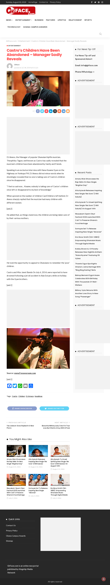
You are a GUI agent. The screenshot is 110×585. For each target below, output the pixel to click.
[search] (100, 33)
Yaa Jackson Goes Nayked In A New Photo (20, 427)
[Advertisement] (38, 135)
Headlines (38, 396)
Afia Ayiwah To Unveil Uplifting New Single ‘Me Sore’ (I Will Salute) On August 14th (60, 462)
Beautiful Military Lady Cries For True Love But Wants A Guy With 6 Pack (56, 427)
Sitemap (9, 541)
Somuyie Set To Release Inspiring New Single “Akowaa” (38, 490)
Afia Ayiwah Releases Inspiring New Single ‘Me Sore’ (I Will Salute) (38, 461)
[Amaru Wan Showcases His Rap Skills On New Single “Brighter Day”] (16, 451)
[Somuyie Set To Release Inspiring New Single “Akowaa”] (38, 480)
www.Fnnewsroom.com (25, 373)
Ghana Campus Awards (35, 27)
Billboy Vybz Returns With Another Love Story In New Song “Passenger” (86, 293)
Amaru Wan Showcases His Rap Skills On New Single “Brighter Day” (16, 461)
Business (39, 20)
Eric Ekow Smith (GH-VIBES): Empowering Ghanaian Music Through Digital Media (59, 491)
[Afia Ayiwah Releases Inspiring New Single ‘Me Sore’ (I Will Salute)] (38, 451)
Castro (14, 396)
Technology (13, 27)
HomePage (32, 2)
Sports (88, 20)
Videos (33, 455)
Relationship (75, 20)
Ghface (16, 65)
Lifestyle (62, 20)
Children (21, 396)
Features (50, 20)
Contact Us (43, 2)
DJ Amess (30, 396)
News (8, 20)
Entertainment (23, 20)
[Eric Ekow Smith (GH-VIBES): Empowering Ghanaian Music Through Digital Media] (60, 480)
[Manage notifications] (104, 579)
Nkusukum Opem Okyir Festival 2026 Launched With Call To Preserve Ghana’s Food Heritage (16, 491)
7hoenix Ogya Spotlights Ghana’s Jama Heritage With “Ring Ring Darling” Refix (88, 266)
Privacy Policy (55, 2)
